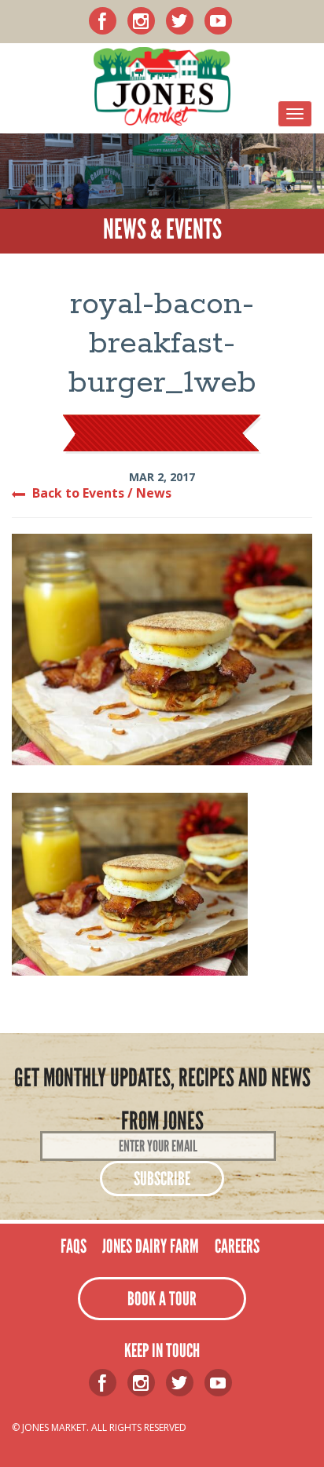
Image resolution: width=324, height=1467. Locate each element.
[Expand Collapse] (295, 113)
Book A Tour (162, 1298)
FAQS (74, 1246)
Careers (237, 1246)
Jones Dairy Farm (150, 1246)
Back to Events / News (101, 493)
